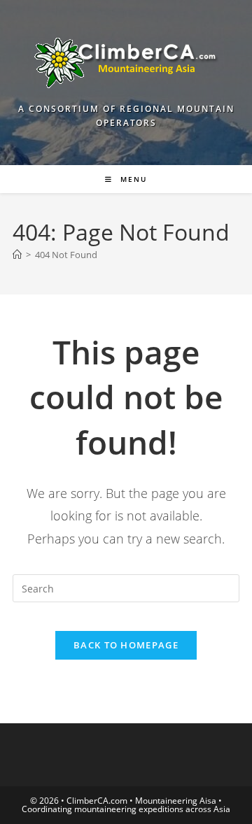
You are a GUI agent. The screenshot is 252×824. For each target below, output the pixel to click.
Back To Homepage (126, 645)
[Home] (17, 254)
